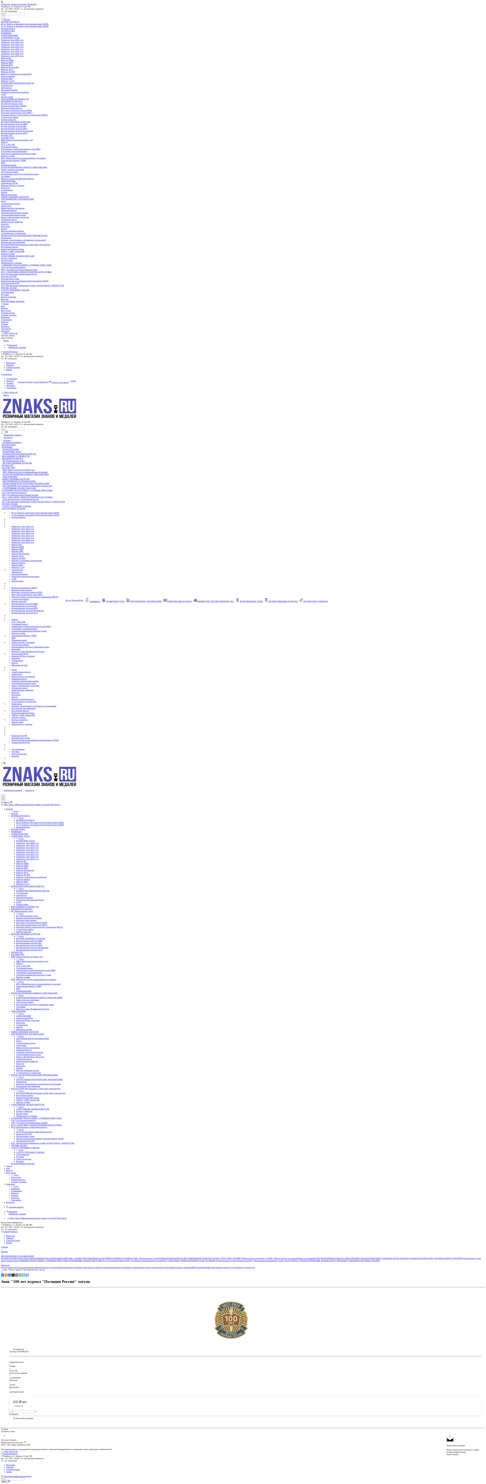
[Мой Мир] (9, 1275)
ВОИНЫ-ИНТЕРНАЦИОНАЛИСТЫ (32, 891)
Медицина (196, 1267)
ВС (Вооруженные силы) (27, 916)
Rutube (9, 370)
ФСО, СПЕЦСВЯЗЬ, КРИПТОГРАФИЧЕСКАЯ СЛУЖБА (187, 1261)
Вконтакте (10, 363)
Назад (16, 811)
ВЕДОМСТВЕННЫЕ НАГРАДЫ (30, 938)
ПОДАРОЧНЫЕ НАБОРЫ (368, 1261)
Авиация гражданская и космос (88, 1267)
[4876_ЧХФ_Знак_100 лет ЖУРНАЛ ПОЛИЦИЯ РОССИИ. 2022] (243, 1320)
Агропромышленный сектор (114, 1267)
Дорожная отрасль (162, 1267)
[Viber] (16, 1275)
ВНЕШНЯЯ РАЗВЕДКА (201, 1258)
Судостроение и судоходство (242, 1267)
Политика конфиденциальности (18, 1476)
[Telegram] (27, 1275)
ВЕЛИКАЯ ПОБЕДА (25, 820)
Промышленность (67, 1267)
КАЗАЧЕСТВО (230, 1258)
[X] (13, 1275)
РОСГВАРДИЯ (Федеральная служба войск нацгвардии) (40, 1093)
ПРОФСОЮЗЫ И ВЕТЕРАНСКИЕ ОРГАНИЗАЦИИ (39, 1079)
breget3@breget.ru (10, 352)
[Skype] (23, 1275)
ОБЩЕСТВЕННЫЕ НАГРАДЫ (388, 1258)
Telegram (10, 365)
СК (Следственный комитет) (113, 1261)
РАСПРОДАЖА (27, 1258)
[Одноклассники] (6, 1275)
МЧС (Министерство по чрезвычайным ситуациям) (38, 984)
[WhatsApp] (20, 1275)
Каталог (14, 813)
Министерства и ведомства (47, 1267)
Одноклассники (13, 367)
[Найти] (3, 16)
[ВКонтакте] (2, 1275)
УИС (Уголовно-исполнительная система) (144, 1261)
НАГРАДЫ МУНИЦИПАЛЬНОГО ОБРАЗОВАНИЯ (39, 998)
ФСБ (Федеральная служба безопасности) (34, 1132)
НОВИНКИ (39, 1258)
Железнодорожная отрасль (218, 1267)
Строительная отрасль (15, 1267)
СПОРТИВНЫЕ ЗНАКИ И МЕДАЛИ (32, 1109)
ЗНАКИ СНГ (218, 1258)
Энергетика (30, 1267)
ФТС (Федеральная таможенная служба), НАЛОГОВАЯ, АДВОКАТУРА (280, 1261)
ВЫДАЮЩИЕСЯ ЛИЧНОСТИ (122, 1258)
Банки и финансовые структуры (140, 1267)
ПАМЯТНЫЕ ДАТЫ (25, 841)
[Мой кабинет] (2, 793)
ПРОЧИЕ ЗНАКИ (320, 1261)
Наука (3, 1267)
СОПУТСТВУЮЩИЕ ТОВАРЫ (30, 1152)
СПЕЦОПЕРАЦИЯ (52, 1258)
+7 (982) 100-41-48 (9, 333)
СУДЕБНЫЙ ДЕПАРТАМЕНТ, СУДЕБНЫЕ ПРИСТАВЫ (42, 1261)
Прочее (204, 1267)
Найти (4, 1482)
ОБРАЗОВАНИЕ (23, 1016)
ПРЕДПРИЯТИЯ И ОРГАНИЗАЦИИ (32, 1039)
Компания (15, 1189)
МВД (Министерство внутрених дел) (32, 961)
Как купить (16, 1177)
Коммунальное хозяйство (181, 1267)
